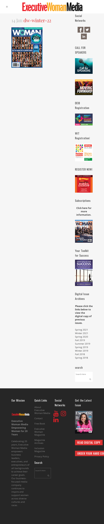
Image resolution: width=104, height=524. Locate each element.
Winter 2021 (81, 333)
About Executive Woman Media (42, 410)
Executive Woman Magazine (39, 431)
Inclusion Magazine (39, 450)
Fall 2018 (80, 354)
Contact (38, 418)
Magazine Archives (39, 442)
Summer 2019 (82, 343)
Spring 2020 (81, 336)
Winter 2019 (81, 350)
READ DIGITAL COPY (88, 442)
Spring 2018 (81, 357)
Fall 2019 (80, 340)
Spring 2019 (81, 347)
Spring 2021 (81, 329)
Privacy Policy (41, 456)
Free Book (39, 423)
